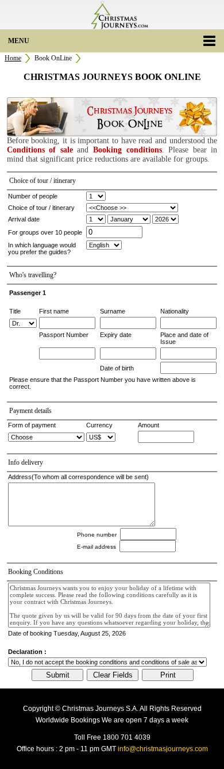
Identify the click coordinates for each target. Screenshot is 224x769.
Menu (18, 41)
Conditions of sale (40, 150)
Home (13, 58)
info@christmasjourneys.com (163, 749)
